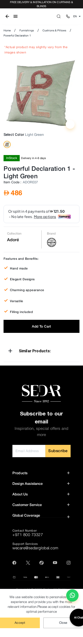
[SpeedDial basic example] (72, 595)
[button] (41, 352)
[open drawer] (15, 16)
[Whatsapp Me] (72, 597)
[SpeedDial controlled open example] (70, 124)
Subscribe (58, 450)
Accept (20, 622)
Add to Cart (41, 326)
